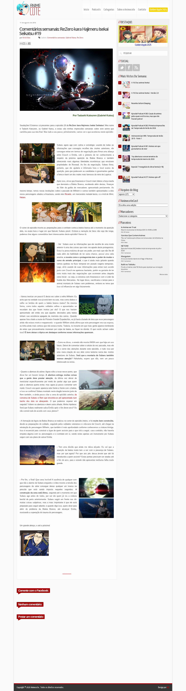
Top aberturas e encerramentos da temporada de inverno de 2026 (144, 157)
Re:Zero (80, 37)
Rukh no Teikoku (128, 264)
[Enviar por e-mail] (21, 43)
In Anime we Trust (128, 227)
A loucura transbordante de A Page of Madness (136, 259)
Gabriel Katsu (71, 37)
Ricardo (68, 194)
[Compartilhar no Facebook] (29, 43)
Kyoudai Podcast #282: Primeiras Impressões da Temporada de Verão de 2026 (148, 126)
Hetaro (22, 197)
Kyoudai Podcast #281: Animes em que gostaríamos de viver (145, 147)
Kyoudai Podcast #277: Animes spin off (145, 177)
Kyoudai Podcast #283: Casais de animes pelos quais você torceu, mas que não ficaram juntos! (146, 116)
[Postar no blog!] (23, 43)
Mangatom (125, 256)
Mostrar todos (164, 274)
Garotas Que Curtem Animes (133, 235)
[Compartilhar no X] (26, 43)
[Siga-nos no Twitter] (121, 67)
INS (168, 687)
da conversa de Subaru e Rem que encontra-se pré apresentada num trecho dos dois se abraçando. (48, 398)
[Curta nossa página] (129, 67)
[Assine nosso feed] (136, 67)
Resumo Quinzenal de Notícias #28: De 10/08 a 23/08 (139, 230)
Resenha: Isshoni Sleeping (140, 103)
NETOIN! (124, 246)
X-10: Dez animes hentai (140, 82)
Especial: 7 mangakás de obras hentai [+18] (147, 167)
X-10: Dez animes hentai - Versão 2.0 (145, 93)
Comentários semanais (56, 37)
